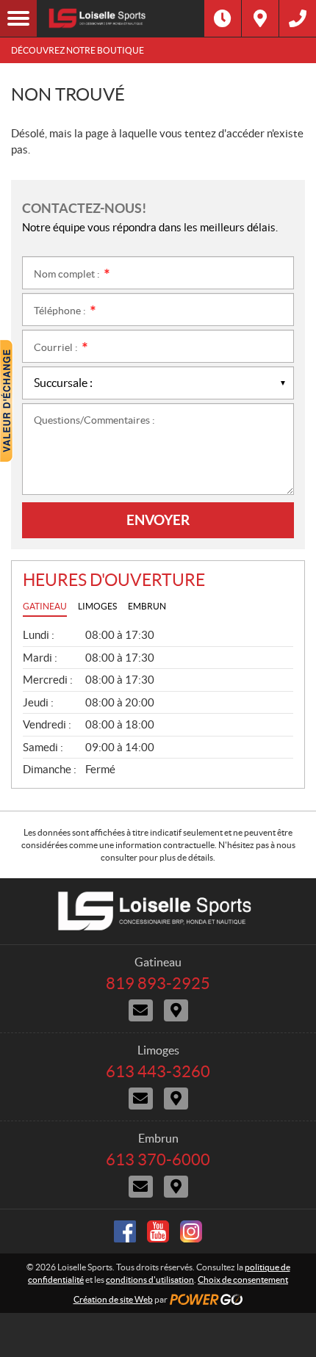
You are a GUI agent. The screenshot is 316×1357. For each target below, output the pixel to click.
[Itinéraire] (260, 18)
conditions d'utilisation (150, 1279)
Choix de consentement (243, 1279)
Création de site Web (113, 1299)
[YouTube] (158, 1231)
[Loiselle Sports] (120, 18)
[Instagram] (191, 1231)
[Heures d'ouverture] (222, 18)
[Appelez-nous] (297, 18)
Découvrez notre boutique (77, 50)
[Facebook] (125, 1231)
